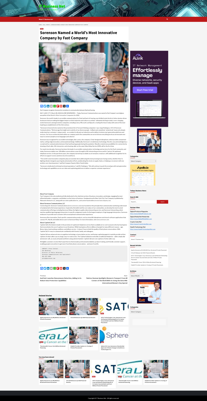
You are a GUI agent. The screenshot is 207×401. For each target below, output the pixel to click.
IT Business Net (52, 6)
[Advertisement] (125, 8)
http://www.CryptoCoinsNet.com (140, 224)
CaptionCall (110, 151)
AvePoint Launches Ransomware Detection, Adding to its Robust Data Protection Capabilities (60, 278)
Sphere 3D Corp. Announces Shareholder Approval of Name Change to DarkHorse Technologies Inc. (112, 347)
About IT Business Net (46, 19)
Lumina (78, 139)
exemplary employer (98, 153)
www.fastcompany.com (103, 200)
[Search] (167, 19)
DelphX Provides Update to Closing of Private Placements (82, 347)
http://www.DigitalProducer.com (140, 214)
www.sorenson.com (74, 206)
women (54, 156)
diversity (62, 156)
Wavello (109, 142)
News (42, 28)
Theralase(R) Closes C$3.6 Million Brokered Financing (146, 262)
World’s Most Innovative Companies (62, 115)
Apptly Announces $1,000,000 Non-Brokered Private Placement (149, 250)
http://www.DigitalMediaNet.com (141, 219)
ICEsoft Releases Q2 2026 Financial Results (83, 317)
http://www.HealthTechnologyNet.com (142, 229)
